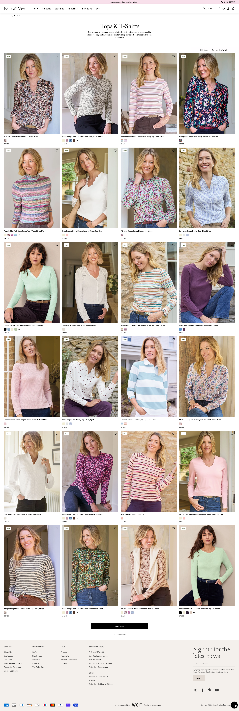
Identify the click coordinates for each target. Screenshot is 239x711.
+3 (19, 235)
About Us (8, 652)
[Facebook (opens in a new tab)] (202, 690)
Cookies (64, 663)
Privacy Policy (223, 672)
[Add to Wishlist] (57, 56)
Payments (65, 656)
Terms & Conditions (69, 659)
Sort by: (215, 50)
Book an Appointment (13, 663)
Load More (119, 626)
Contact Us (8, 656)
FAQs (34, 652)
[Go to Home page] (14, 8)
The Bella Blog (38, 667)
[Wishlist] (223, 9)
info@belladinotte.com (98, 656)
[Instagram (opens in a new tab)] (195, 690)
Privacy (64, 652)
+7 (194, 613)
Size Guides (37, 656)
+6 (77, 140)
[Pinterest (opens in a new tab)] (209, 690)
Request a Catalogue (12, 667)
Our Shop (8, 659)
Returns (35, 663)
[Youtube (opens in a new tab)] (216, 690)
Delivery (36, 659)
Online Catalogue (11, 671)
